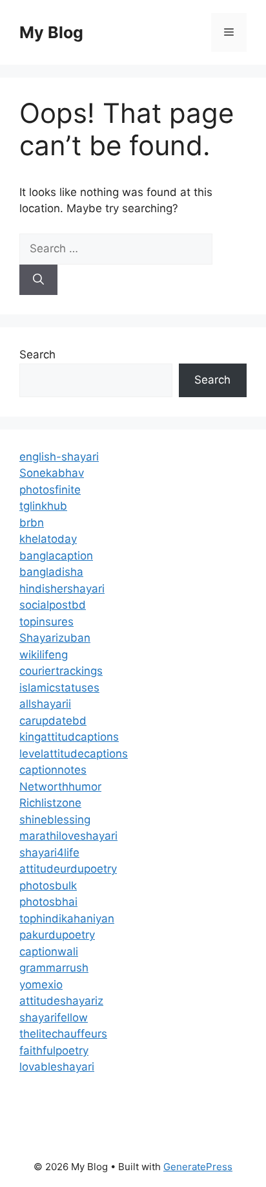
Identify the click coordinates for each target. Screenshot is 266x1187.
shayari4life (49, 852)
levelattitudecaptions (73, 753)
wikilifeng (43, 654)
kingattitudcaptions (69, 736)
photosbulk (48, 885)
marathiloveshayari (68, 835)
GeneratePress (197, 1166)
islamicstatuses (59, 687)
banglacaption (56, 555)
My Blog (51, 32)
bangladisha (51, 571)
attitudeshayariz (61, 1000)
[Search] (38, 280)
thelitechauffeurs (63, 1033)
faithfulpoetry (53, 1050)
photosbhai (48, 901)
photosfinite (50, 489)
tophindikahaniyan (66, 918)
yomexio (41, 984)
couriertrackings (61, 670)
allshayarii (45, 703)
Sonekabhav (51, 472)
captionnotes (53, 769)
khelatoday (48, 538)
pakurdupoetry (57, 934)
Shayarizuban (54, 637)
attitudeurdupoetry (68, 868)
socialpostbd (52, 604)
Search (37, 354)
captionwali (48, 951)
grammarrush (53, 967)
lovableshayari (56, 1066)
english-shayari (59, 456)
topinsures (46, 621)
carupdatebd (53, 720)
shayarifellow (53, 1017)
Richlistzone (50, 802)
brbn (31, 522)
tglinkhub (43, 505)
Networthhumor (60, 786)
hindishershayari (62, 588)
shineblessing (54, 819)
